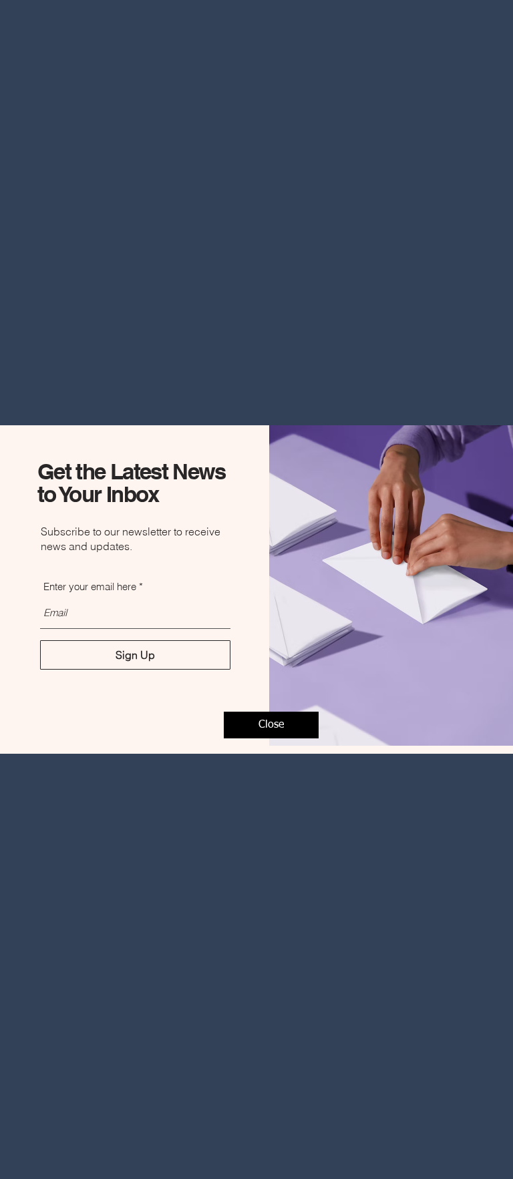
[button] (271, 725)
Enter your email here (89, 586)
